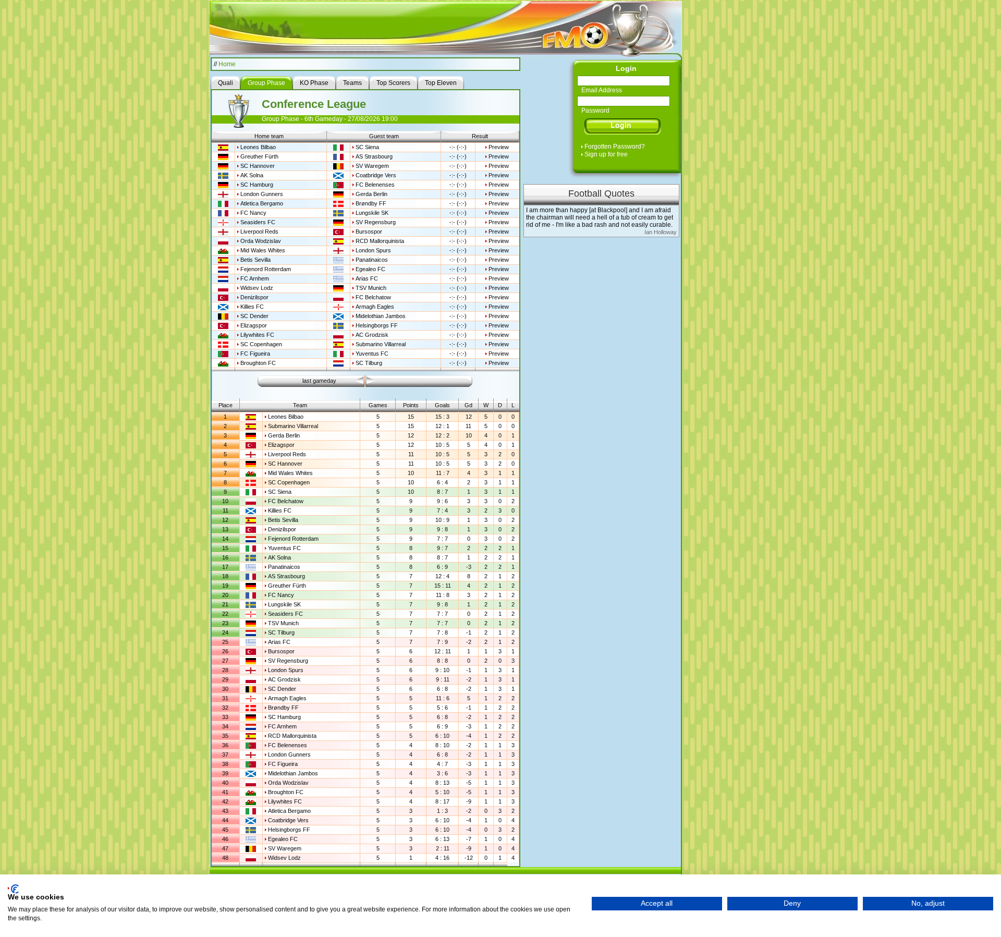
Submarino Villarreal (381, 344)
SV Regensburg (376, 222)
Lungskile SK (372, 213)
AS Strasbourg (374, 156)
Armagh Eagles (375, 306)
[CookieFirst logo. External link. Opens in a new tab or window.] (13, 889)
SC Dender (254, 316)
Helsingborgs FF (377, 325)
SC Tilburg (369, 363)
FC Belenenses (375, 184)
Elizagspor (253, 325)
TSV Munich (371, 288)
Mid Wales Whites (262, 250)
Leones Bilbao (258, 147)
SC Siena (367, 147)
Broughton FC (258, 363)
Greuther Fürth (259, 156)
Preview (499, 147)
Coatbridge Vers (376, 175)
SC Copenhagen (261, 344)
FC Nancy (253, 213)
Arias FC (367, 278)
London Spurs (373, 250)
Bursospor (369, 231)
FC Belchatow (373, 297)
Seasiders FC (257, 222)
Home (227, 64)
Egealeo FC (370, 269)
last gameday (319, 381)
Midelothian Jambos (381, 316)
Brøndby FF (371, 203)
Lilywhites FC (257, 335)
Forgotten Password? (614, 146)
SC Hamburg (256, 184)
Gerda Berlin (371, 194)
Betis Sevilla (255, 260)
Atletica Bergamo (261, 203)
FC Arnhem (254, 278)
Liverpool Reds (259, 231)
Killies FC (252, 306)
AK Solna (251, 175)
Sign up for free (606, 154)
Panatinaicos (372, 260)
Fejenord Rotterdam (265, 269)
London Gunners (261, 194)
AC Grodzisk (372, 335)
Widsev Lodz (256, 288)
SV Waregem (372, 166)
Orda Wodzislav (260, 241)
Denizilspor (254, 297)
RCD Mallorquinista (380, 241)
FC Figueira (255, 353)
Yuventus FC (372, 353)
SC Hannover (257, 166)
